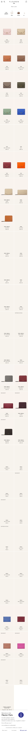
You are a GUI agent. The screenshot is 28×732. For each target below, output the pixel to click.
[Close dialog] (26, 360)
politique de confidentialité (20, 374)
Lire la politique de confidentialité (9, 725)
